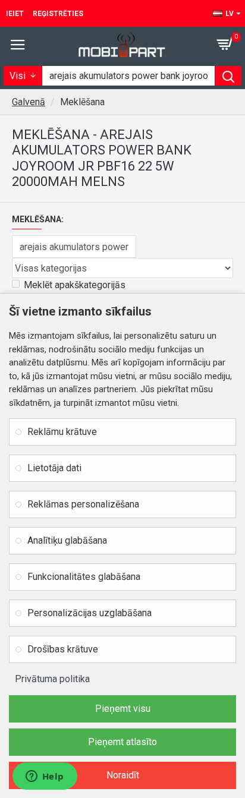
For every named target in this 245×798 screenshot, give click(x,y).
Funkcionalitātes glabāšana (83, 576)
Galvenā (28, 102)
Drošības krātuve (62, 649)
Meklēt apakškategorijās (74, 285)
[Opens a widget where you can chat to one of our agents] (44, 777)
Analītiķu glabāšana (67, 540)
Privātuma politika (52, 679)
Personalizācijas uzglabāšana (89, 613)
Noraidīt (122, 775)
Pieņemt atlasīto (122, 741)
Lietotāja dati (54, 468)
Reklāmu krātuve (62, 431)
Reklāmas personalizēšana (83, 504)
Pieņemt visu (122, 708)
